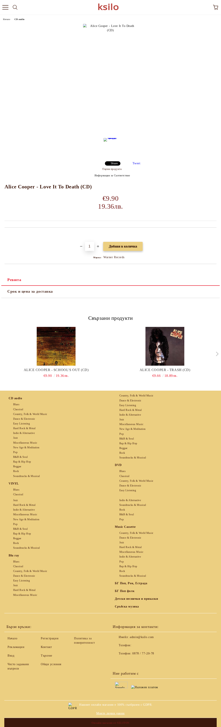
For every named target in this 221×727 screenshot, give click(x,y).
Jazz (15, 437)
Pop (15, 452)
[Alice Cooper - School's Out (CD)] (56, 346)
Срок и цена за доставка (30, 291)
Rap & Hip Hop (22, 461)
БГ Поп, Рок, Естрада (131, 583)
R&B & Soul (20, 456)
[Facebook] (118, 662)
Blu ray (14, 555)
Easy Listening (21, 423)
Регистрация (49, 638)
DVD (118, 465)
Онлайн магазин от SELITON (110, 722)
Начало (6, 19)
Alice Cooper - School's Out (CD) (56, 370)
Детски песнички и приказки (136, 598)
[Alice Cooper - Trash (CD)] (165, 346)
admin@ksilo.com (142, 637)
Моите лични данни (110, 713)
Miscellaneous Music (25, 442)
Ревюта (14, 280)
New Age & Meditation (26, 447)
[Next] (216, 354)
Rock (16, 471)
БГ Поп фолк (124, 591)
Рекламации (16, 647)
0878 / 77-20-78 (143, 653)
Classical (18, 409)
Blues (16, 404)
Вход (11, 655)
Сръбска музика (127, 606)
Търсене (46, 655)
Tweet (136, 163)
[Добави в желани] (213, 235)
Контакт (46, 647)
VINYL (14, 483)
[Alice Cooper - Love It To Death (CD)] (111, 146)
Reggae (17, 466)
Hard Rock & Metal (24, 428)
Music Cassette (125, 526)
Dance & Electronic (24, 418)
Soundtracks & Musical (26, 476)
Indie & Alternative (24, 433)
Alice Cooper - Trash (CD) (165, 370)
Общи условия (51, 664)
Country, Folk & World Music (30, 414)
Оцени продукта (112, 169)
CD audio (19, 19)
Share (114, 163)
